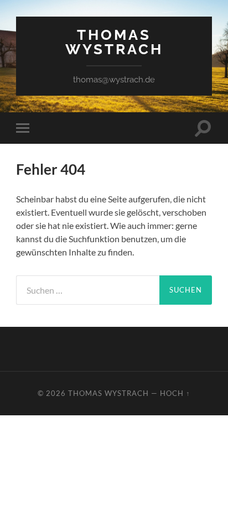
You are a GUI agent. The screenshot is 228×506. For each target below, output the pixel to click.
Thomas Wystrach (114, 42)
